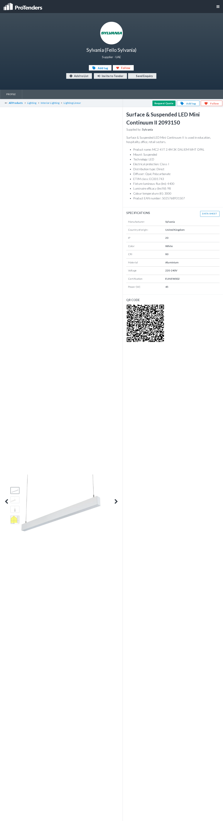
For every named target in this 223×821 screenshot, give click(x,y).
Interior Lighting (50, 102)
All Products (16, 102)
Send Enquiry (144, 76)
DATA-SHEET (209, 213)
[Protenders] (23, 5)
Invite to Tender (112, 76)
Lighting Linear (72, 102)
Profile (11, 94)
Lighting (32, 102)
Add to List (81, 76)
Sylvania (147, 129)
